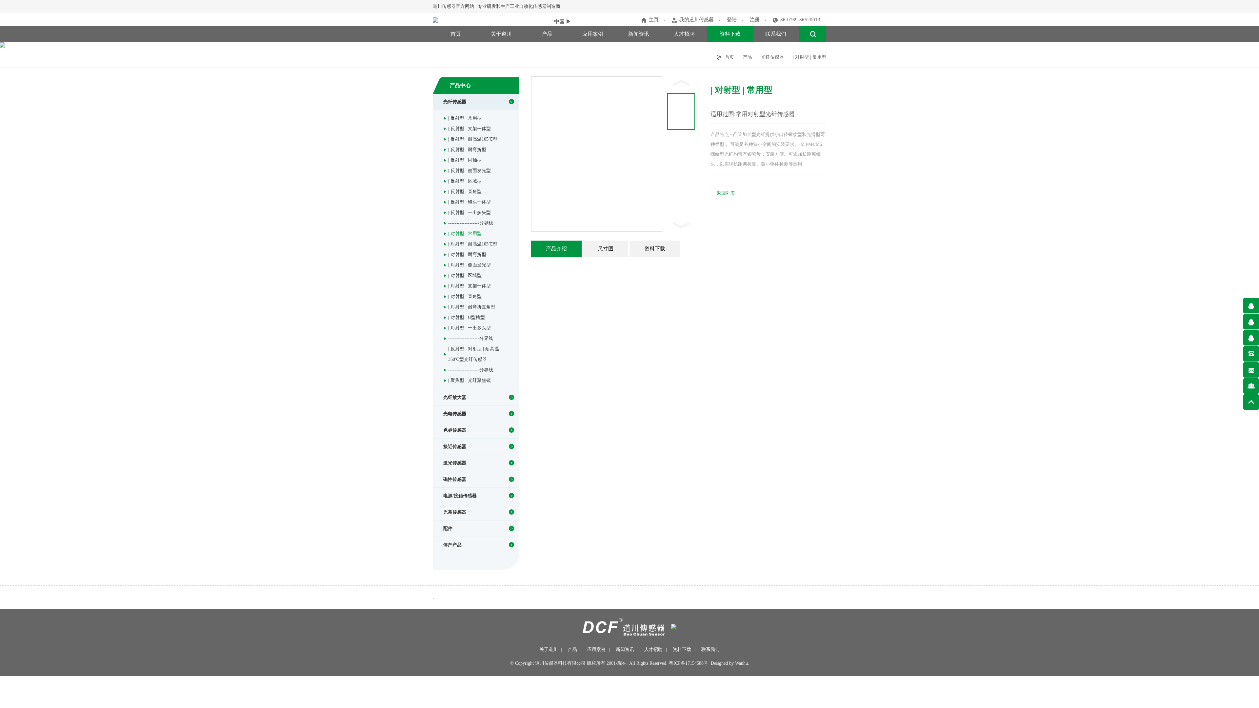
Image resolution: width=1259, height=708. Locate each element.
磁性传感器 (454, 479)
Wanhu (741, 663)
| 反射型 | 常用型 (465, 118)
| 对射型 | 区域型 (465, 275)
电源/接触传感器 (460, 495)
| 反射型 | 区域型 (465, 181)
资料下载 (730, 34)
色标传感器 (454, 430)
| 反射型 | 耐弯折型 (467, 149)
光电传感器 (454, 413)
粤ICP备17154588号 (688, 663)
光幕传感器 (454, 512)
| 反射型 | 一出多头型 (469, 212)
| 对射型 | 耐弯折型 (467, 254)
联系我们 (775, 34)
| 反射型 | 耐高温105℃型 (472, 139)
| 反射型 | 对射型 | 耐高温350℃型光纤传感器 (473, 354)
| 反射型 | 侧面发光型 (469, 170)
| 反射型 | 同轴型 (465, 160)
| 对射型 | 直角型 (465, 296)
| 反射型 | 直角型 (465, 191)
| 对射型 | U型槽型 (466, 317)
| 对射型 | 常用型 (465, 233)
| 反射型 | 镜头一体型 (469, 202)
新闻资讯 (638, 34)
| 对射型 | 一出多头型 (469, 327)
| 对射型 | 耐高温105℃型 (472, 244)
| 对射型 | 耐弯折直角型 (471, 307)
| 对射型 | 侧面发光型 (469, 265)
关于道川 (501, 34)
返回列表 (726, 193)
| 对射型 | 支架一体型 (469, 286)
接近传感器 (454, 446)
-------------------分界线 (470, 223)
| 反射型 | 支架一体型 (469, 128)
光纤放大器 (454, 397)
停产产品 (452, 544)
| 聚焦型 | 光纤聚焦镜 (469, 380)
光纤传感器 (772, 57)
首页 (455, 34)
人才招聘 (684, 34)
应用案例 (592, 34)
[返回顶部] (1251, 402)
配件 (447, 528)
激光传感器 (454, 463)
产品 (547, 34)
